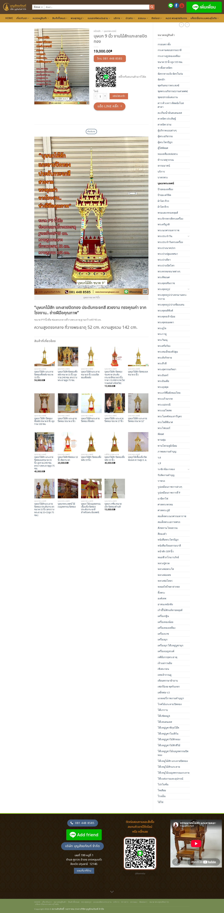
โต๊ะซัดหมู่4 (164, 715)
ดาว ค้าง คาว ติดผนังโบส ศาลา (171, 105)
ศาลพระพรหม (165, 504)
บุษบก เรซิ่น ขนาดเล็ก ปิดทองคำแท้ (113, 505)
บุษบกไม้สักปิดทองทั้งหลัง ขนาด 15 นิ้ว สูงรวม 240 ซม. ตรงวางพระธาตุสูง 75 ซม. (67, 375)
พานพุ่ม (162, 439)
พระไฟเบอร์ (164, 428)
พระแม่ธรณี (164, 404)
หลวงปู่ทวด (164, 563)
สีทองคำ (162, 533)
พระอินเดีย (163, 380)
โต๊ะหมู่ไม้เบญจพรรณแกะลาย (173, 772)
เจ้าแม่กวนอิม (165, 663)
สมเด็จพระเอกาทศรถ (169, 521)
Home (9, 18)
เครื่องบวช (163, 633)
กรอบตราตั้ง (164, 44)
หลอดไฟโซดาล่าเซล (169, 586)
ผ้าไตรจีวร (163, 206)
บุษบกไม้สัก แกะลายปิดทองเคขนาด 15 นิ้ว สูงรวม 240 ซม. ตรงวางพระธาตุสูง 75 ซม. (44, 463)
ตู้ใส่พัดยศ (163, 147)
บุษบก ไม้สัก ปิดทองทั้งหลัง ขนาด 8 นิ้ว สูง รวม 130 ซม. (44, 421)
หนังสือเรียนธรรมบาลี (169, 545)
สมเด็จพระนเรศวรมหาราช (172, 516)
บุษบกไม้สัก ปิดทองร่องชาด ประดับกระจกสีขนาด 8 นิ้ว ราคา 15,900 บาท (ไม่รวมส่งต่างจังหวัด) (115, 377)
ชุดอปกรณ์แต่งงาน (168, 97)
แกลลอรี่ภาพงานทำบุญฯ (171, 698)
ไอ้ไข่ (160, 802)
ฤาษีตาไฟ (163, 498)
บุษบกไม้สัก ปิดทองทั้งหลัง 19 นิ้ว (91, 458)
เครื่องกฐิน (163, 616)
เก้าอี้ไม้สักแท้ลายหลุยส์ (170, 610)
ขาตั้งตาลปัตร (165, 67)
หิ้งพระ (161, 592)
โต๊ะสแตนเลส (165, 721)
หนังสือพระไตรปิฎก (168, 539)
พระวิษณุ (162, 339)
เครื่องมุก (162, 639)
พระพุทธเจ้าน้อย (166, 316)
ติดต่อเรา (155, 18)
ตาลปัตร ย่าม (164, 124)
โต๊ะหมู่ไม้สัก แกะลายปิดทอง (173, 760)
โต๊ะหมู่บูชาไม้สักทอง (169, 739)
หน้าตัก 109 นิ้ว (166, 551)
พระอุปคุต (163, 386)
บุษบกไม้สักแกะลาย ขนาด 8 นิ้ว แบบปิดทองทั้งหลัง (90, 374)
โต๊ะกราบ (163, 709)
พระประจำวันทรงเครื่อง (170, 242)
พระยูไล (162, 328)
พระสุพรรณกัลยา (167, 369)
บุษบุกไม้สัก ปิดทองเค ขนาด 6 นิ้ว (138, 373)
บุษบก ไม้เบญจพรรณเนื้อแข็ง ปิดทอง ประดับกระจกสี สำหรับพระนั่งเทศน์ (90, 508)
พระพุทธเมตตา (166, 322)
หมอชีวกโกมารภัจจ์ (168, 557)
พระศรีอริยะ (164, 345)
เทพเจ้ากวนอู (164, 674)
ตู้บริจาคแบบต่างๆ (167, 130)
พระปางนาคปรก (166, 247)
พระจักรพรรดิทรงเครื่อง (170, 218)
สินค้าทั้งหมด (58, 18)
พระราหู (162, 333)
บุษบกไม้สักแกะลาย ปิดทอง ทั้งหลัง (90, 420)
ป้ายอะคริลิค (164, 194)
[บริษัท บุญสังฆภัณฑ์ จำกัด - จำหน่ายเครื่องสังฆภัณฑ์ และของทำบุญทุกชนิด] (15, 7)
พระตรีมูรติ (164, 224)
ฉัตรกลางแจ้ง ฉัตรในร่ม (170, 73)
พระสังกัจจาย (165, 357)
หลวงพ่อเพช (164, 574)
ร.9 (159, 463)
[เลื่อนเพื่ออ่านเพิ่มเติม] (112, 892)
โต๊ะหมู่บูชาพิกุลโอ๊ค (168, 727)
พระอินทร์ (163, 375)
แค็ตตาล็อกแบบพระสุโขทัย (203, 18)
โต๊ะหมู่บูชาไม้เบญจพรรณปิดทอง (173, 753)
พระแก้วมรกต (165, 398)
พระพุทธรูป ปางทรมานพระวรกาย (172, 296)
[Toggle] (188, 236)
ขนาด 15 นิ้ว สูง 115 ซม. (170, 61)
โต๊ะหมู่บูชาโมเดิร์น (168, 733)
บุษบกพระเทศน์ (166, 183)
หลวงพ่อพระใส (166, 568)
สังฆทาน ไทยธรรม (168, 527)
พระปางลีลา (164, 259)
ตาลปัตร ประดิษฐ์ (167, 118)
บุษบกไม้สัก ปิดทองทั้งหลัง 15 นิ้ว (115, 458)
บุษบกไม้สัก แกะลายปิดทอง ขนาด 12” (137, 420)
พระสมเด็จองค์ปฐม (168, 351)
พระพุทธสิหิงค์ (165, 310)
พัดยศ (161, 433)
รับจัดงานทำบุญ (166, 475)
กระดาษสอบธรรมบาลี (169, 50)
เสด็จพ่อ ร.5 (164, 692)
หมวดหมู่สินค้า (40, 18)
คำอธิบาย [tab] (91, 131)
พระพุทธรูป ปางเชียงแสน (171, 304)
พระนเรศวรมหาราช (168, 230)
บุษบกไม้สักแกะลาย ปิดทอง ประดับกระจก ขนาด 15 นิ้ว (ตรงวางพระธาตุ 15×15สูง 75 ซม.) (44, 509)
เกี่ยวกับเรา (21, 18)
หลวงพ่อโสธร (165, 580)
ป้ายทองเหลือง (165, 189)
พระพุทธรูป (76, 18)
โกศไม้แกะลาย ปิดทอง (170, 704)
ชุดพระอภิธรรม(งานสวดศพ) (173, 91)
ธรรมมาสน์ (164, 165)
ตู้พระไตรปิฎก (165, 142)
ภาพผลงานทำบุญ (167, 451)
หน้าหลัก (97, 31)
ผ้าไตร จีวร (163, 200)
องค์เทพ (162, 598)
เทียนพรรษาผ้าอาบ (168, 680)
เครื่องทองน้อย (165, 621)
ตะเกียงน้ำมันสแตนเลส (170, 112)
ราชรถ (161, 480)
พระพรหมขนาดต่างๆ (169, 271)
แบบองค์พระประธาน (98, 18)
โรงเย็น (161, 796)
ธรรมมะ (142, 18)
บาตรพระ (163, 177)
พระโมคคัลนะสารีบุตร (170, 416)
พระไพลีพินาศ (165, 422)
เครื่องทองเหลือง (166, 627)
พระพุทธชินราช (166, 283)
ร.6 (159, 457)
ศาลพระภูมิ (164, 510)
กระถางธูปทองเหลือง (169, 55)
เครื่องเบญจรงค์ (166, 651)
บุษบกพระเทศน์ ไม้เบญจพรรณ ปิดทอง (67, 505)
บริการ (117, 18)
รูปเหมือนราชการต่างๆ (170, 486)
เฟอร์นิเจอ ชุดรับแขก (169, 686)
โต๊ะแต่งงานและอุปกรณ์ (170, 778)
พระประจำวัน (165, 236)
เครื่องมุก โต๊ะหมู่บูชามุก (170, 645)
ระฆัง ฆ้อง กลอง (166, 469)
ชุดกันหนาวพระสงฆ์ (168, 85)
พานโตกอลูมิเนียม (167, 445)
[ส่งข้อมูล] (152, 7)
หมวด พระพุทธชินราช (176, 18)
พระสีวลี (162, 363)
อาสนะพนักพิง (165, 604)
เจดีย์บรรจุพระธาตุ (167, 657)
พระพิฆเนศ (164, 277)
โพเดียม (162, 790)
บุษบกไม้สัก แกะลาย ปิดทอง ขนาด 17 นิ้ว (114, 420)
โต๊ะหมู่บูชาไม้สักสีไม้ (169, 745)
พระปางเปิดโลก (166, 265)
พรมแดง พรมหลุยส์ (168, 212)
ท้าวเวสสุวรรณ (166, 159)
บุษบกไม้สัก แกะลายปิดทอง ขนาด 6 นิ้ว (67, 420)
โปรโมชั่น (163, 784)
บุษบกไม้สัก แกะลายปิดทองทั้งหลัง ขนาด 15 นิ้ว (43, 374)
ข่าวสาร (129, 18)
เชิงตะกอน (163, 668)
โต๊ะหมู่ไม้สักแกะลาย (169, 766)
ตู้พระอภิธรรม (165, 136)
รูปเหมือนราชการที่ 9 (169, 492)
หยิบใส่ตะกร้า (119, 96)
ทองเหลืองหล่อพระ (168, 153)
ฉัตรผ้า (161, 79)
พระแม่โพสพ (165, 410)
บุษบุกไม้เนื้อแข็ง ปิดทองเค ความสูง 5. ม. (137, 458)
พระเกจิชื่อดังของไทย (169, 392)
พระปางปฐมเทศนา (168, 253)
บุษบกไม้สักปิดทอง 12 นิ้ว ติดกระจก (68, 458)
